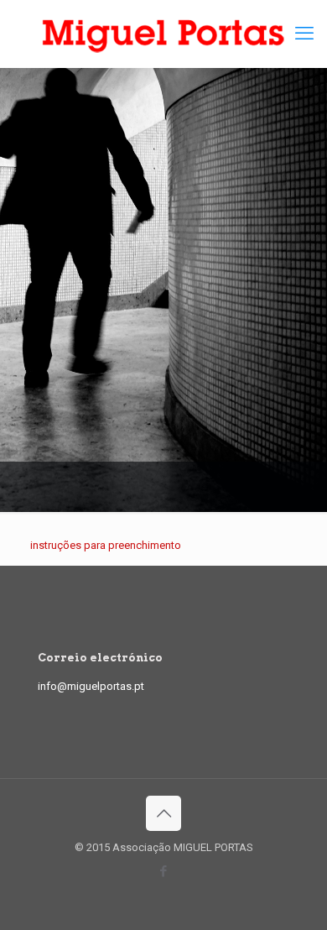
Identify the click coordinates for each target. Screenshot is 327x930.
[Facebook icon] (164, 871)
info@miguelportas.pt (91, 686)
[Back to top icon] (163, 813)
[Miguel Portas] (163, 33)
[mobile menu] (304, 33)
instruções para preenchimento (105, 545)
